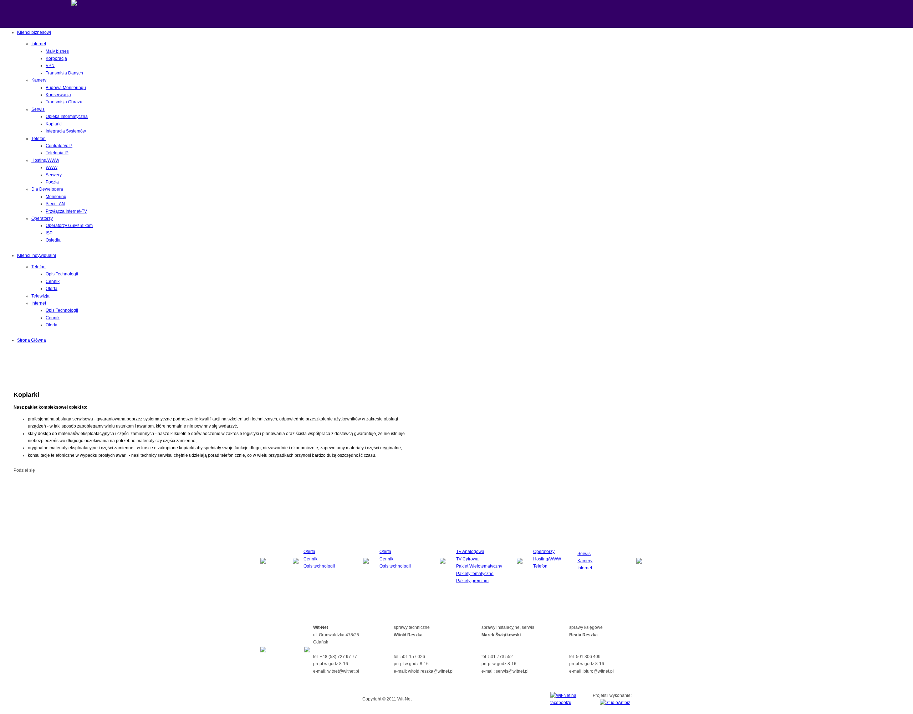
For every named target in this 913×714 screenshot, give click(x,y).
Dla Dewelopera (47, 189)
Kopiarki (54, 123)
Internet (38, 43)
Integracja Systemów (66, 131)
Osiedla (53, 240)
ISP (49, 233)
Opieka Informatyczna (67, 116)
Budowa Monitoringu (66, 87)
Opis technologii (319, 566)
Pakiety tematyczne (475, 573)
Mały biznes (57, 51)
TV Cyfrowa (467, 559)
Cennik (53, 281)
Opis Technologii (62, 273)
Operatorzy (42, 218)
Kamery (38, 80)
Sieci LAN (55, 203)
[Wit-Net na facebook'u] (563, 702)
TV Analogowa (470, 551)
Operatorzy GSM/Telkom (69, 225)
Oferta (51, 288)
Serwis (38, 109)
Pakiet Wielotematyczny (479, 566)
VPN (50, 65)
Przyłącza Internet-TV (66, 211)
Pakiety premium (472, 580)
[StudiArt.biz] (615, 702)
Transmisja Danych (64, 73)
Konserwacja (58, 94)
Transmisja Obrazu (64, 101)
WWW (51, 167)
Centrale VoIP (59, 145)
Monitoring (56, 196)
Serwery (54, 174)
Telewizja (40, 296)
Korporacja (56, 58)
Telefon (38, 138)
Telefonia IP (57, 152)
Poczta (52, 182)
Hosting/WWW (45, 160)
